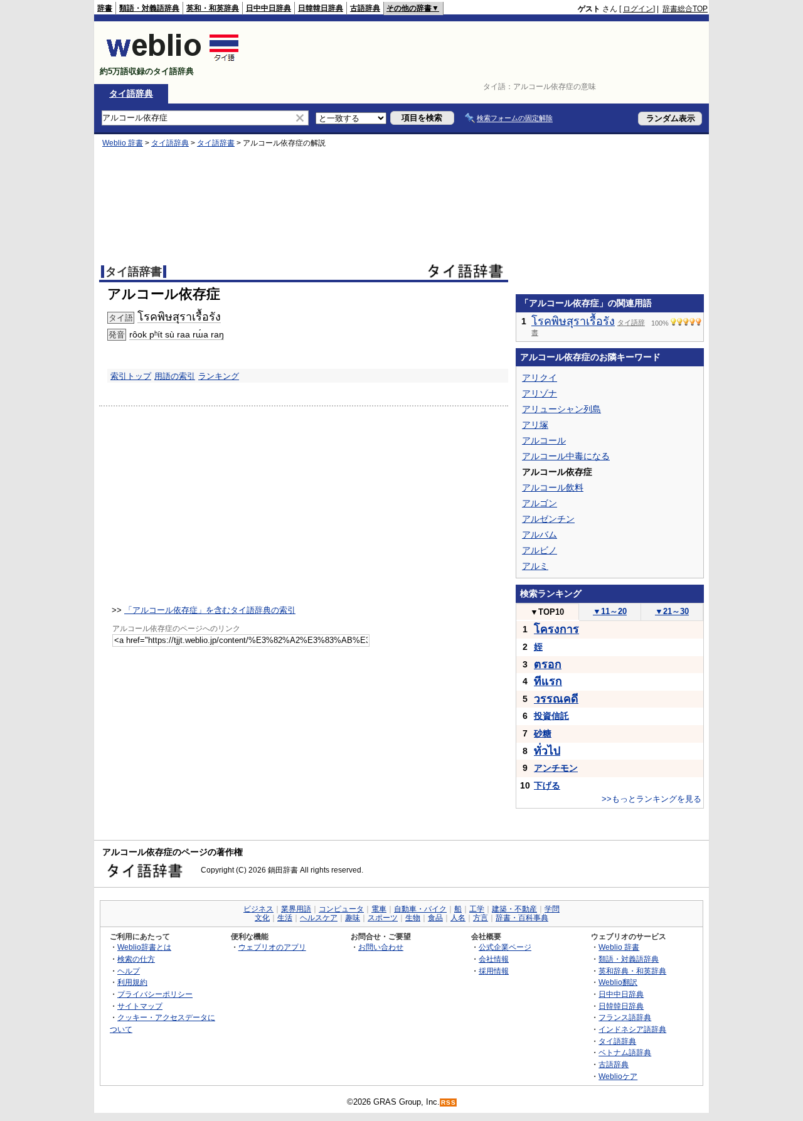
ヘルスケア (319, 918)
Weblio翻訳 (617, 982)
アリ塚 (535, 425)
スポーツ (383, 918)
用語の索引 (174, 376)
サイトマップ (139, 1006)
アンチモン (556, 768)
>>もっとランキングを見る (651, 799)
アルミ (535, 566)
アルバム (539, 534)
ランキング (218, 376)
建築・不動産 (514, 909)
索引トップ (130, 376)
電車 (378, 909)
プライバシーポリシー (155, 994)
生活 (284, 918)
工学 (476, 909)
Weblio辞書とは (144, 947)
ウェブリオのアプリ (272, 947)
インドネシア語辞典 (632, 1029)
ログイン (638, 8)
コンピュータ (341, 909)
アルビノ (539, 550)
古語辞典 (365, 8)
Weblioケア (617, 1076)
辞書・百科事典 (522, 918)
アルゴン (539, 503)
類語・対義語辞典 (149, 8)
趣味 (352, 918)
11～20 (610, 611)
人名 (457, 918)
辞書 (104, 8)
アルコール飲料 (552, 487)
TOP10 (547, 612)
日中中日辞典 (268, 8)
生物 (412, 918)
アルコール (544, 440)
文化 (262, 918)
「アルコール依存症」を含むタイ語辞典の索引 (209, 610)
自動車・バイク (420, 909)
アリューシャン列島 (561, 409)
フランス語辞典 (624, 1017)
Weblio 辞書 (122, 143)
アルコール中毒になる (566, 456)
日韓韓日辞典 (320, 8)
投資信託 (551, 716)
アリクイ (539, 378)
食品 (435, 918)
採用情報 (494, 971)
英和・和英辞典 (212, 8)
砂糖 (542, 733)
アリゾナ (539, 393)
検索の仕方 (136, 959)
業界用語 (296, 909)
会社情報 (494, 959)
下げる (547, 785)
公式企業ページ (505, 947)
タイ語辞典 (131, 93)
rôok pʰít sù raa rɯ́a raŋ (176, 334)
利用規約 (132, 982)
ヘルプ (128, 971)
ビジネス (258, 909)
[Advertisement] (479, 52)
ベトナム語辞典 (624, 1052)
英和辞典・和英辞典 (632, 971)
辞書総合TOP (685, 8)
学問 (552, 909)
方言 (480, 918)
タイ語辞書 (216, 143)
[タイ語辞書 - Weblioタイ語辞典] (173, 60)
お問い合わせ (380, 947)
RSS (448, 1102)
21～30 (672, 611)
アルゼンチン (548, 519)
